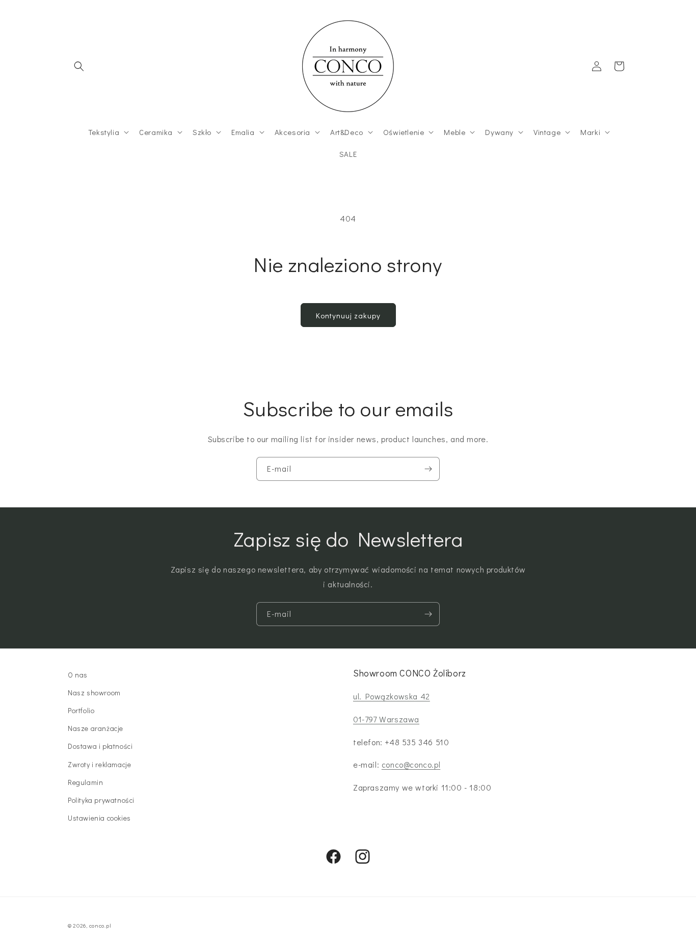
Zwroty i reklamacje (99, 764)
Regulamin (85, 782)
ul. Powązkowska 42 (391, 696)
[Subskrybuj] (428, 469)
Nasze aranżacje (95, 728)
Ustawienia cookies (99, 818)
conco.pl (100, 925)
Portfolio (81, 710)
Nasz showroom (94, 692)
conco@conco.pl (411, 764)
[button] (79, 66)
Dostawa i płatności (100, 746)
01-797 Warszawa (386, 719)
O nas (78, 675)
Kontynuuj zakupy (348, 315)
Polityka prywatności (101, 800)
